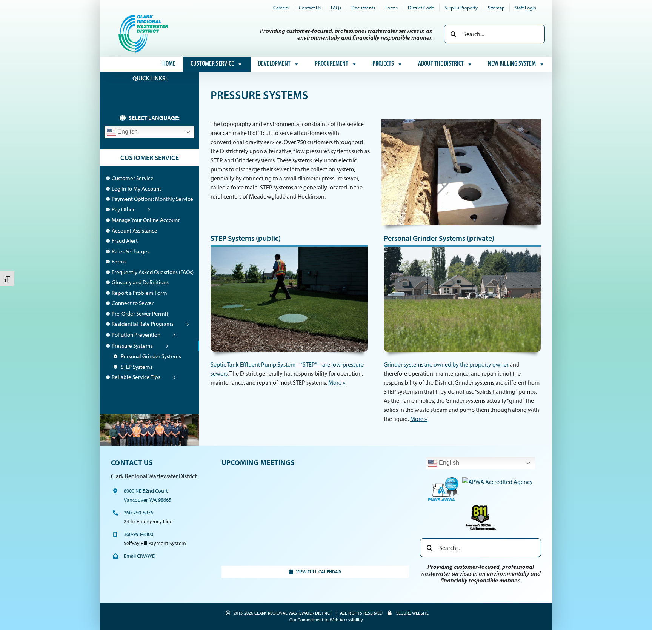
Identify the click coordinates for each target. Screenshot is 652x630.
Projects (383, 64)
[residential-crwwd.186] (462, 248)
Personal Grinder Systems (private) (439, 238)
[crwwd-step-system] (289, 248)
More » (336, 382)
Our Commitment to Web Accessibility (326, 619)
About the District (441, 64)
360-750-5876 (138, 512)
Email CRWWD (139, 555)
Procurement (331, 64)
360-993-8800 (138, 534)
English (127, 131)
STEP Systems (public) (246, 238)
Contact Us (132, 462)
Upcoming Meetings (258, 462)
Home (168, 64)
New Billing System (512, 64)
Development (274, 64)
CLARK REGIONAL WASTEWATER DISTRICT (293, 613)
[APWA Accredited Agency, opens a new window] (497, 480)
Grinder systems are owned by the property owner (446, 364)
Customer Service (212, 64)
